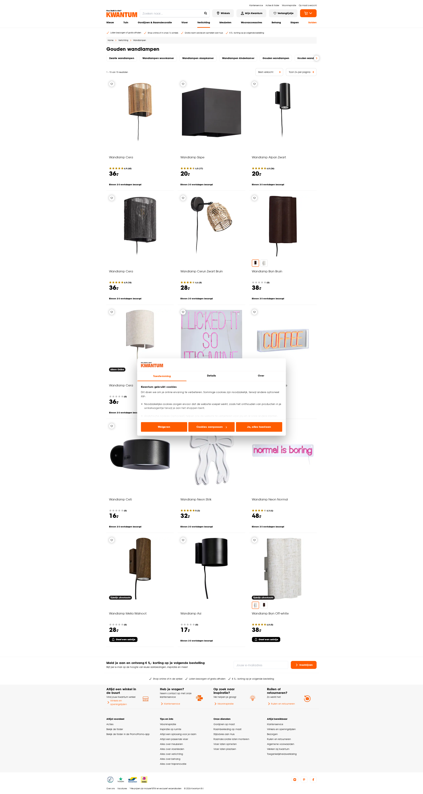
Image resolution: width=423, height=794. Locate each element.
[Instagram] (294, 779)
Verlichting (203, 22)
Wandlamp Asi (190, 613)
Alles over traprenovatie (173, 763)
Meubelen (225, 22)
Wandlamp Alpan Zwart (269, 157)
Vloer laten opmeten (225, 744)
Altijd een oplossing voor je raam (178, 734)
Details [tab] (211, 375)
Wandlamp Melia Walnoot (128, 613)
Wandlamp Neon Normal (270, 499)
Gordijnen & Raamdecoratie (155, 22)
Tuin (125, 22)
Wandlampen (139, 40)
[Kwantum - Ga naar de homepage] (121, 13)
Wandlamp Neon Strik (195, 499)
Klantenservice (172, 703)
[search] (175, 13)
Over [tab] (261, 375)
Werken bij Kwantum (278, 749)
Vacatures (122, 788)
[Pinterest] (304, 779)
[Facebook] (313, 779)
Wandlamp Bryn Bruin (267, 271)
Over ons (110, 788)
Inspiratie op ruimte (170, 729)
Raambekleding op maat (227, 729)
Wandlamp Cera (121, 157)
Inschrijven (306, 664)
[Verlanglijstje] (111, 84)
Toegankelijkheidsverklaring (282, 754)
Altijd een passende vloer (174, 739)
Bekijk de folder (114, 729)
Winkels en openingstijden (118, 702)
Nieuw (110, 22)
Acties (110, 724)
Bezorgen (272, 734)
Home (110, 40)
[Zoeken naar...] (206, 13)
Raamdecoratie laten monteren (231, 739)
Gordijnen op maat (224, 724)
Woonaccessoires (251, 22)
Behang (276, 22)
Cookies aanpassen (209, 426)
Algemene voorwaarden (280, 744)
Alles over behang (170, 758)
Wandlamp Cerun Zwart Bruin (201, 271)
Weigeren (164, 426)
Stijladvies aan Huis (223, 734)
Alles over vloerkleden (172, 749)
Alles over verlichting (171, 754)
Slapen (294, 22)
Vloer (184, 22)
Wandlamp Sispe (192, 157)
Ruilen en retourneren (283, 703)
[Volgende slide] (316, 58)
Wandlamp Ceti (120, 499)
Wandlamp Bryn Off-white (270, 613)
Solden (312, 22)
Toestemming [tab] (162, 376)
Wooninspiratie (225, 703)
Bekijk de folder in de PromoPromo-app (128, 734)
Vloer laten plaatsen (224, 749)
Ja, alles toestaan (259, 426)
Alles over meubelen (171, 744)
